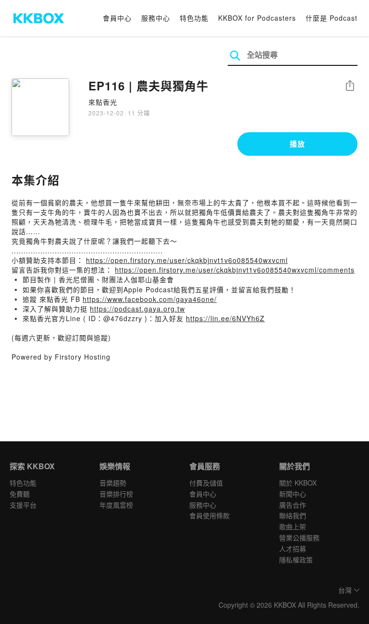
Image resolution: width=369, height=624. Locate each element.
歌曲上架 (292, 526)
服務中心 (155, 18)
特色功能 (194, 18)
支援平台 (23, 505)
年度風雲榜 (116, 505)
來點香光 (102, 102)
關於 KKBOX (298, 482)
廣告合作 (292, 505)
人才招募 (292, 548)
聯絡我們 (292, 515)
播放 (297, 143)
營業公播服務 (299, 537)
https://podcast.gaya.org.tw (137, 308)
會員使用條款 (209, 515)
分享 (350, 86)
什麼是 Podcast (331, 18)
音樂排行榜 (116, 494)
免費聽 (20, 494)
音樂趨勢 (112, 482)
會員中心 (117, 18)
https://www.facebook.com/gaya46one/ (150, 299)
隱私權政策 (296, 559)
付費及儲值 (206, 482)
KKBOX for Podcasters (257, 18)
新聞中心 (292, 494)
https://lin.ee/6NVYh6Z (225, 318)
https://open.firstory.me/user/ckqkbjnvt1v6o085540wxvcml (187, 260)
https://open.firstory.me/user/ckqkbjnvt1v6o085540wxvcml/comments (235, 270)
